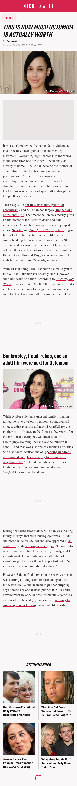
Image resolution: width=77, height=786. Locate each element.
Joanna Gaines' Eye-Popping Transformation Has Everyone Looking (18, 763)
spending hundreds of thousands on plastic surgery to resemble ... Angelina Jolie (37, 456)
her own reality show (34, 245)
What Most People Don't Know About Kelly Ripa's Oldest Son (56, 763)
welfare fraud (30, 472)
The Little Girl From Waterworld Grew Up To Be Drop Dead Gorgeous (56, 711)
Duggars (39, 255)
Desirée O (12, 41)
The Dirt (9, 17)
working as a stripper (39, 545)
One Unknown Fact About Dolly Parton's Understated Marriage (19, 710)
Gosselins (20, 255)
